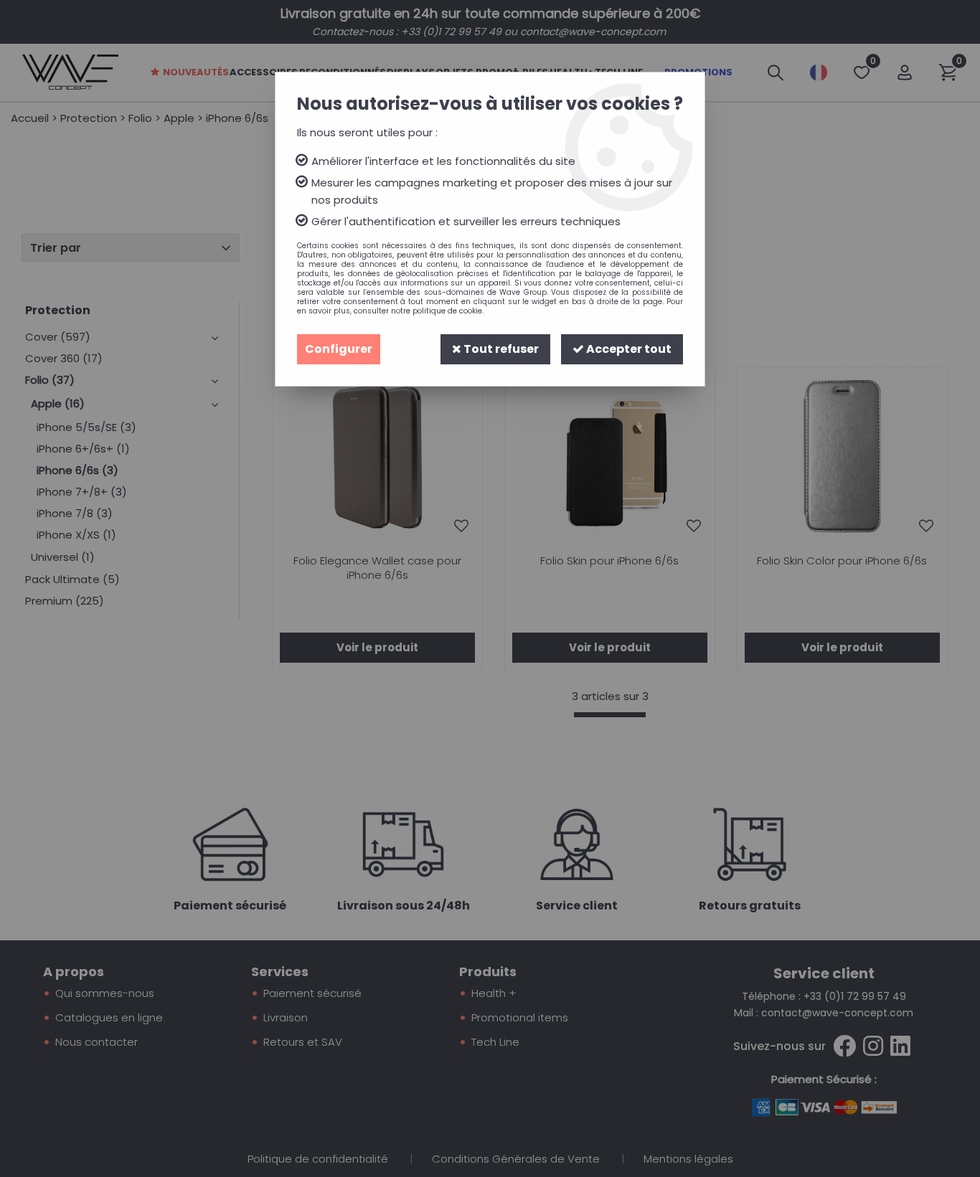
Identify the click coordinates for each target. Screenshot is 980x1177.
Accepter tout (628, 349)
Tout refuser (500, 349)
